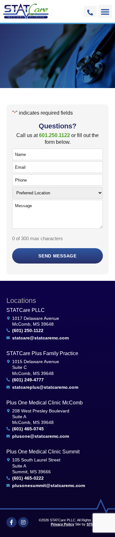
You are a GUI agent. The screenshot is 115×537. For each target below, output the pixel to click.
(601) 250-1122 (27, 330)
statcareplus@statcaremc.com (45, 387)
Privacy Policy (62, 524)
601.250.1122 (54, 135)
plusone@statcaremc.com (40, 436)
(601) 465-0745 (28, 428)
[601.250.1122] (90, 12)
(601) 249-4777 (28, 379)
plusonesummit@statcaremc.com (48, 485)
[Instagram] (23, 522)
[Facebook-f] (11, 522)
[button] (105, 11)
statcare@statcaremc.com (40, 337)
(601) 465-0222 (28, 478)
